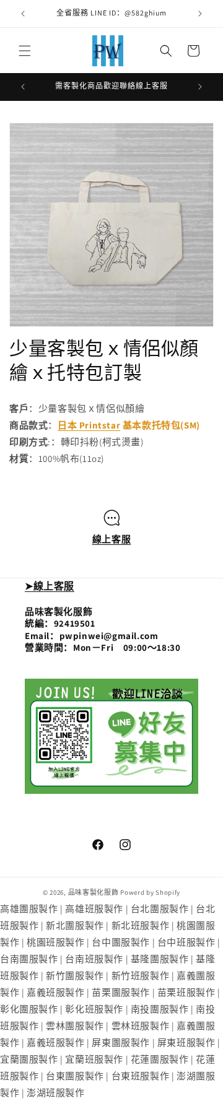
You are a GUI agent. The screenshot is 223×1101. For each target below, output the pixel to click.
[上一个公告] (23, 13)
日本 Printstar (89, 425)
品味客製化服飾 (93, 892)
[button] (24, 50)
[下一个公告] (200, 13)
